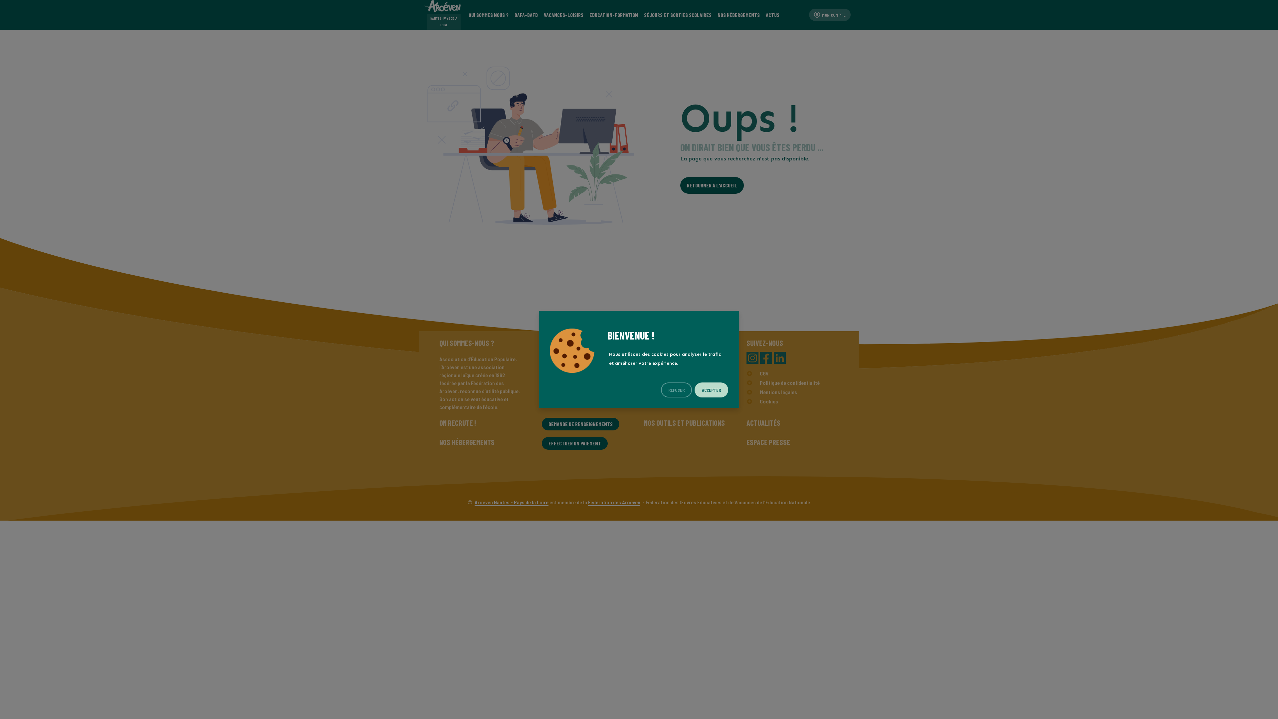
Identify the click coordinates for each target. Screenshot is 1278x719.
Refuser (676, 390)
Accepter (711, 390)
